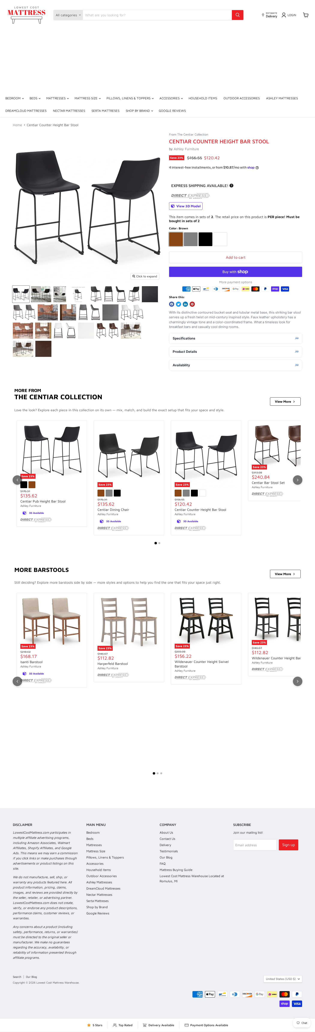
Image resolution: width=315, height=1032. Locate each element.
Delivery (165, 845)
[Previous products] (17, 480)
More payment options (235, 282)
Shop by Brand (138, 110)
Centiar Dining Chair (113, 510)
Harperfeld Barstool (113, 664)
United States (281, 979)
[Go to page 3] (161, 773)
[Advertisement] (157, 60)
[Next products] (297, 480)
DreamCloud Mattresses (25, 110)
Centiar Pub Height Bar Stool (43, 501)
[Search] (237, 15)
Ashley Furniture (186, 149)
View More (283, 401)
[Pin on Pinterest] (192, 304)
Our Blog (166, 857)
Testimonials (169, 851)
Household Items (203, 98)
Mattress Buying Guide (176, 870)
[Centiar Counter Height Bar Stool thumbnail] (20, 294)
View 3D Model (188, 206)
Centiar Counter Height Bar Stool (200, 510)
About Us (166, 832)
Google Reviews (172, 110)
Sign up (288, 844)
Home (17, 125)
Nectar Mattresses (69, 110)
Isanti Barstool (31, 662)
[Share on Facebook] (171, 304)
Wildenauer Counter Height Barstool (280, 658)
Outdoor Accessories (242, 98)
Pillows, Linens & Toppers (128, 98)
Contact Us (167, 839)
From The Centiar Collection (188, 134)
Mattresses (56, 98)
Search (17, 976)
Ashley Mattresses (282, 98)
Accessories (169, 98)
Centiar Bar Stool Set (268, 483)
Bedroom (13, 98)
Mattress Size (86, 98)
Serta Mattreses (105, 110)
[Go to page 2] (159, 543)
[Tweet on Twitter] (178, 304)
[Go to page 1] (155, 543)
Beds (34, 98)
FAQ (163, 863)
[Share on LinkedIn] (185, 304)
